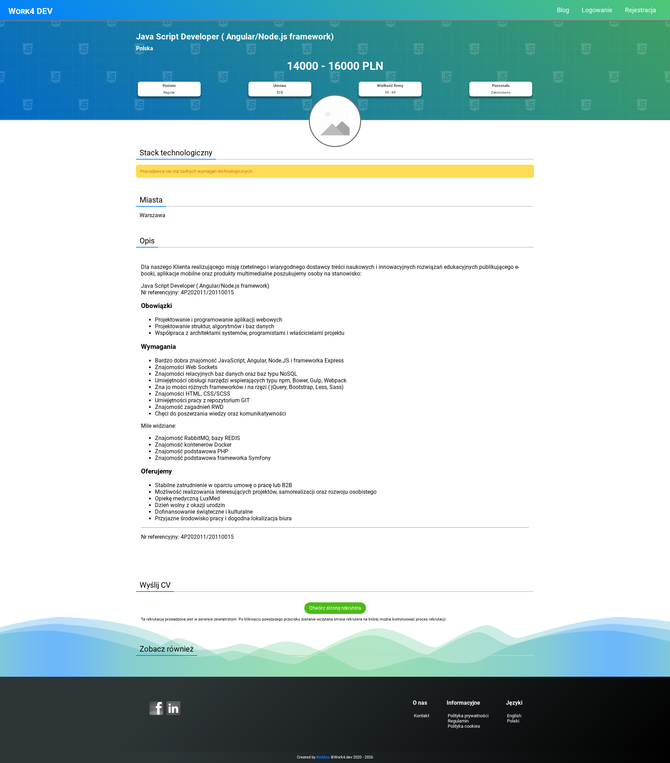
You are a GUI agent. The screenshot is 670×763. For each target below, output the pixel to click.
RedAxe (323, 757)
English (514, 715)
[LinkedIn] (173, 708)
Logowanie (597, 10)
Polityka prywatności (468, 715)
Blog (563, 10)
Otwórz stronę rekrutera (335, 608)
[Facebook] (156, 708)
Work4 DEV (30, 11)
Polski (513, 721)
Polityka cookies (464, 726)
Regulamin (458, 721)
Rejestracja (640, 10)
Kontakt (421, 715)
